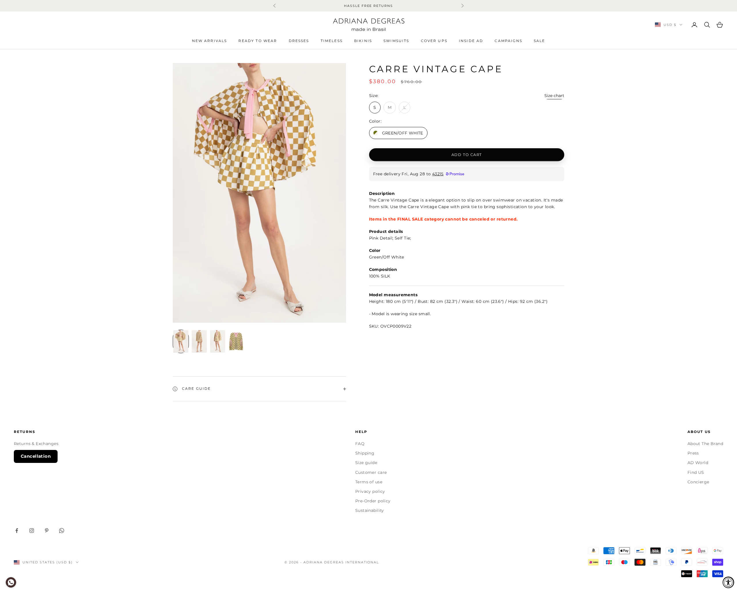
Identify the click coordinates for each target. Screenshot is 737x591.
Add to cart (466, 154)
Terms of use (368, 481)
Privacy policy (370, 491)
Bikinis (363, 41)
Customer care (371, 472)
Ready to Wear (257, 41)
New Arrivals (209, 41)
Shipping (364, 453)
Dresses (299, 41)
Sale (539, 41)
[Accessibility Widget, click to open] (728, 582)
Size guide (366, 462)
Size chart (554, 95)
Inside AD (471, 41)
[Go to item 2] (199, 341)
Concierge (698, 481)
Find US (695, 472)
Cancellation (36, 456)
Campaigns (508, 41)
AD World (697, 462)
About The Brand (705, 443)
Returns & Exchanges (36, 443)
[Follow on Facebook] (17, 530)
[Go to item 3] (218, 341)
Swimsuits (396, 41)
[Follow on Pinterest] (47, 530)
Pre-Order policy (373, 500)
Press (693, 453)
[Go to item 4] (236, 341)
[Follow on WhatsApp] (61, 530)
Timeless (332, 41)
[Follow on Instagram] (32, 530)
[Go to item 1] (181, 341)
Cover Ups (434, 41)
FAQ (359, 443)
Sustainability (369, 510)
